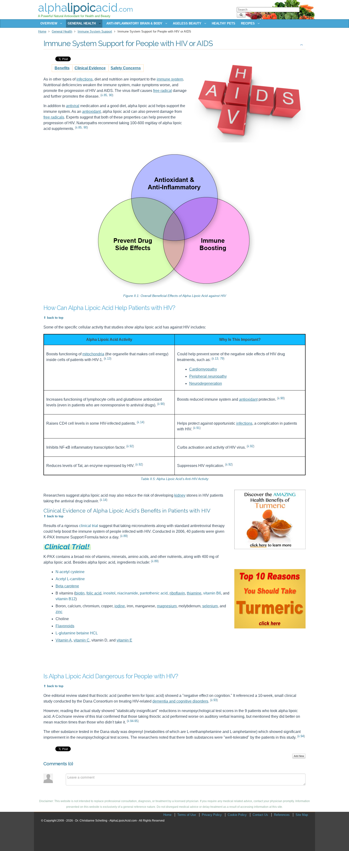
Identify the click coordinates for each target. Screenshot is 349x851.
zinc (59, 612)
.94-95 (133, 721)
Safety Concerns (126, 68)
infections (84, 79)
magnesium (167, 606)
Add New (299, 756)
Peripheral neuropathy (208, 376)
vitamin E (124, 640)
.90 (161, 404)
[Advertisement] (129, 656)
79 (221, 358)
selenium (210, 606)
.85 (104, 95)
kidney (179, 495)
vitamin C (82, 640)
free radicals (53, 117)
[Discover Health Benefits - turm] (270, 548)
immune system (170, 79)
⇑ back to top (53, 317)
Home (42, 31)
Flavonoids (65, 626)
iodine (119, 606)
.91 (197, 428)
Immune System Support (95, 31)
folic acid (93, 593)
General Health (62, 31)
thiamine (194, 593)
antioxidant (91, 111)
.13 (107, 358)
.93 (214, 700)
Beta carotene (67, 586)
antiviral (72, 106)
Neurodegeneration (205, 383)
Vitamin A (64, 640)
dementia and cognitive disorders (180, 701)
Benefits (62, 68)
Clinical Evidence (90, 68)
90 (110, 95)
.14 (140, 422)
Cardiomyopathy (203, 369)
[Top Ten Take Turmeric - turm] (270, 627)
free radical (162, 91)
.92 (130, 446)
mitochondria (93, 354)
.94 (301, 736)
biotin (80, 593)
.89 (124, 536)
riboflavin (177, 593)
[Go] (241, 15)
